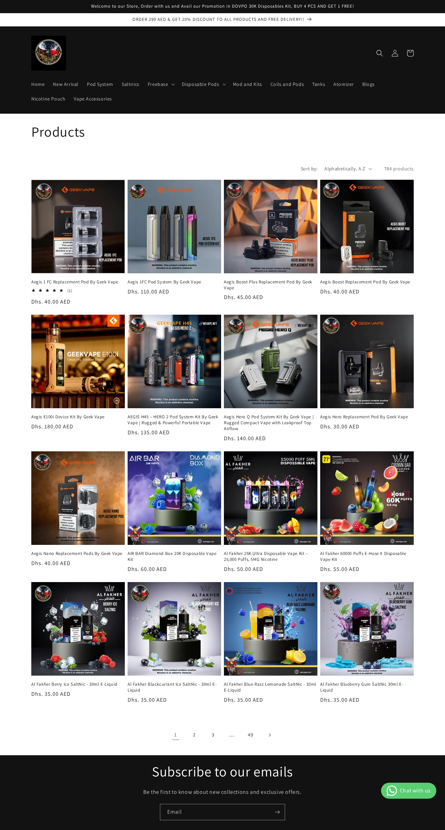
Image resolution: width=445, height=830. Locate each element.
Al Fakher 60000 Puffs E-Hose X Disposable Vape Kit (363, 556)
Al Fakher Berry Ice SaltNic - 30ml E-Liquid (74, 684)
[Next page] (269, 735)
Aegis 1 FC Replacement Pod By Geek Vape (74, 282)
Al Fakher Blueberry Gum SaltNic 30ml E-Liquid (361, 687)
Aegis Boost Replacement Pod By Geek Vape (365, 282)
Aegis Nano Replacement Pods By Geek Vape (76, 553)
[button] (161, 84)
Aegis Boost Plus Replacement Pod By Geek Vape (268, 285)
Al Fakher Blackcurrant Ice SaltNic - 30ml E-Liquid (172, 687)
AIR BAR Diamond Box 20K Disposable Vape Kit (172, 556)
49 (250, 735)
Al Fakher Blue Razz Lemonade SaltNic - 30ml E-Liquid (270, 687)
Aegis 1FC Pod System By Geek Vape (164, 282)
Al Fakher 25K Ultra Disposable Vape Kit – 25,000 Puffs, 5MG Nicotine (266, 556)
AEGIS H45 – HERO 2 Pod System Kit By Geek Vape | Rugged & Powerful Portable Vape (173, 420)
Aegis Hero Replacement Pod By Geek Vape (364, 417)
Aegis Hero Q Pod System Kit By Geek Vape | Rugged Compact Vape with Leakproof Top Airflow (269, 423)
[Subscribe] (277, 812)
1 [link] (175, 734)
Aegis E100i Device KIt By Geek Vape (68, 417)
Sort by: (309, 169)
